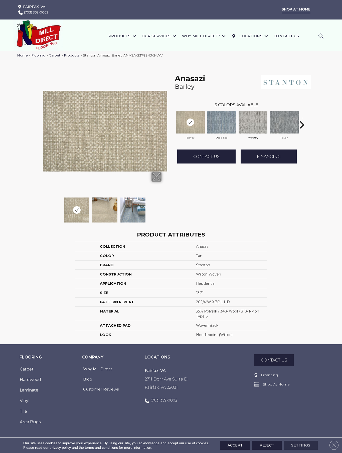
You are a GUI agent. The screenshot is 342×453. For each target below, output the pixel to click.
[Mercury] (253, 122)
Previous (45, 207)
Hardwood (30, 379)
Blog (87, 379)
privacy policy (60, 448)
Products (119, 36)
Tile (23, 411)
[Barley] (190, 122)
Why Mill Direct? (201, 36)
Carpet (54, 55)
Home (22, 55)
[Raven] (284, 122)
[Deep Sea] (221, 122)
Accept (235, 445)
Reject (267, 445)
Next (164, 207)
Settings (300, 445)
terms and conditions (101, 448)
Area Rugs (30, 422)
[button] (134, 35)
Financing (269, 156)
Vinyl (25, 400)
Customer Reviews (101, 389)
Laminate (29, 390)
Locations (250, 36)
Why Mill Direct (97, 368)
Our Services (156, 36)
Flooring (38, 55)
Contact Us (286, 36)
